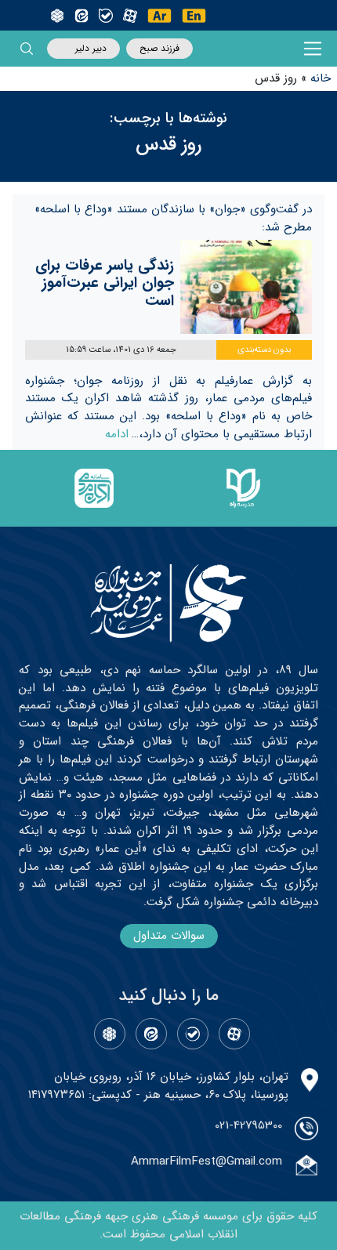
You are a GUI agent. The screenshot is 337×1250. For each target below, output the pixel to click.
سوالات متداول (169, 935)
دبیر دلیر (91, 48)
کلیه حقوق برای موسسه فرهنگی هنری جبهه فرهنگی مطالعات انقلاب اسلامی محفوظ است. (168, 1225)
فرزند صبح (159, 48)
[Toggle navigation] (313, 49)
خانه (320, 78)
